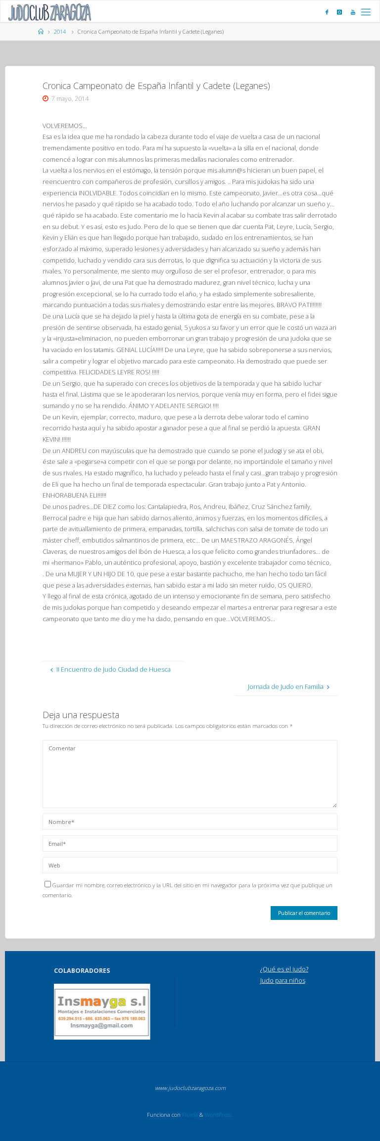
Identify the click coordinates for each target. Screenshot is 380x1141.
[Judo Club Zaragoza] (50, 11)
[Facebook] (327, 11)
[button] (68, 1012)
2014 (60, 31)
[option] (102, 1012)
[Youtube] (353, 11)
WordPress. (219, 1114)
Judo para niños (282, 980)
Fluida (189, 1114)
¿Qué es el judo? (284, 969)
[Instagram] (339, 11)
